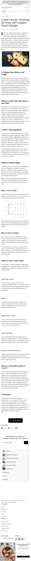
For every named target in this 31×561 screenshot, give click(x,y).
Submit (23, 556)
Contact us (4, 516)
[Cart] (25, 7)
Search (3, 507)
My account (4, 530)
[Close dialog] (30, 543)
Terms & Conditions (6, 523)
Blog (7, 16)
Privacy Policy (5, 521)
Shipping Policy (5, 528)
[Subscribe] (26, 442)
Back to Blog (16, 420)
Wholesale (3, 511)
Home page (4, 509)
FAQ (2, 514)
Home (2, 16)
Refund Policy (4, 526)
